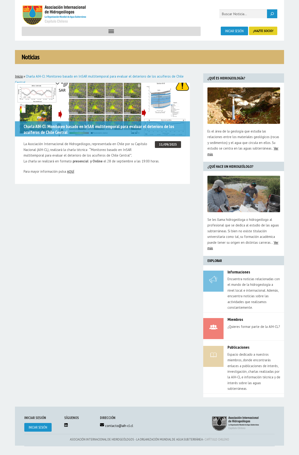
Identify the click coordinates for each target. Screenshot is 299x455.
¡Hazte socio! (263, 31)
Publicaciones (238, 347)
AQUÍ (70, 171)
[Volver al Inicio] (54, 15)
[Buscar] (272, 13)
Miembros (235, 319)
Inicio (19, 76)
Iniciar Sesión (234, 31)
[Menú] (111, 31)
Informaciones (239, 272)
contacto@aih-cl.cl (119, 425)
